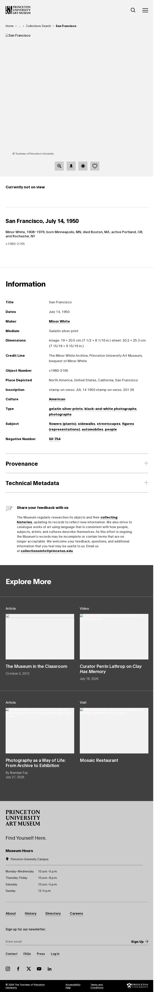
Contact (11, 953)
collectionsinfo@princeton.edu (47, 550)
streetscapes (109, 423)
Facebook (18, 969)
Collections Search (38, 26)
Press (41, 953)
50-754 (54, 438)
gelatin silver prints (66, 408)
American (57, 399)
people (111, 429)
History (30, 913)
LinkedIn (49, 969)
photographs (60, 414)
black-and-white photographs (110, 408)
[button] (23, 818)
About (11, 913)
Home (10, 26)
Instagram (8, 969)
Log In (55, 953)
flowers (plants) (62, 423)
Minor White (59, 321)
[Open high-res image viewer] (59, 166)
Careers (76, 913)
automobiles (92, 429)
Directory (53, 913)
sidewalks (86, 423)
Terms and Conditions (96, 986)
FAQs (27, 953)
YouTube (39, 969)
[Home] (18, 10)
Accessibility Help (73, 986)
